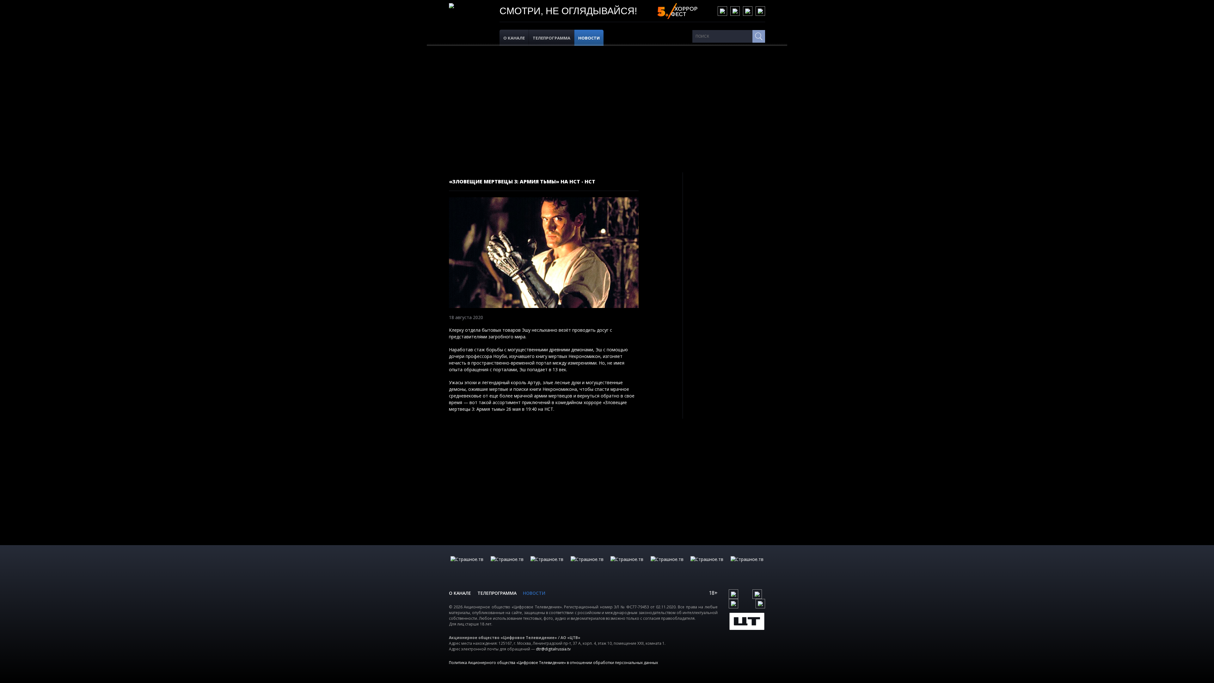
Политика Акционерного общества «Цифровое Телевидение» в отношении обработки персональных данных (553, 662)
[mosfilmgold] (587, 566)
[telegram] (747, 11)
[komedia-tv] (627, 566)
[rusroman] (707, 566)
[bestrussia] (507, 566)
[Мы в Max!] (760, 11)
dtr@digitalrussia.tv (553, 649)
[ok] (735, 11)
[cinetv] (467, 566)
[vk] (722, 11)
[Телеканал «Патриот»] (747, 566)
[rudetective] (667, 566)
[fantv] (547, 566)
